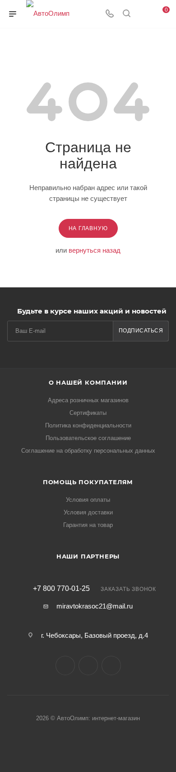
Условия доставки (88, 512)
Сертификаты (88, 412)
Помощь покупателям (88, 482)
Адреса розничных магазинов (88, 400)
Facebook (88, 665)
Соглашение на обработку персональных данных (88, 450)
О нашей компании (88, 382)
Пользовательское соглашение (88, 438)
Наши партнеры (88, 556)
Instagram (111, 665)
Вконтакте (65, 665)
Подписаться (141, 330)
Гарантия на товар (88, 525)
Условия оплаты (88, 499)
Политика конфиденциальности (88, 425)
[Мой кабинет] (143, 14)
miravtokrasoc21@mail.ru (94, 606)
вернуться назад (94, 250)
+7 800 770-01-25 (61, 588)
